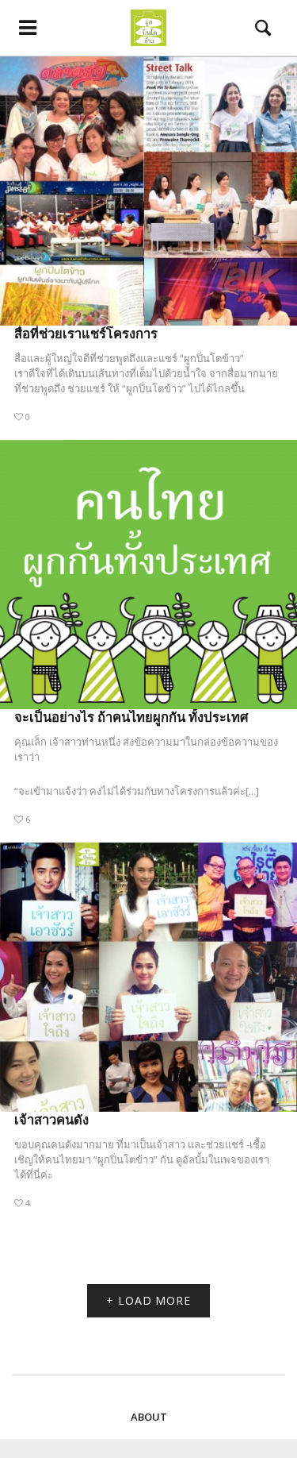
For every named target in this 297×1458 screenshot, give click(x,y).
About (149, 1417)
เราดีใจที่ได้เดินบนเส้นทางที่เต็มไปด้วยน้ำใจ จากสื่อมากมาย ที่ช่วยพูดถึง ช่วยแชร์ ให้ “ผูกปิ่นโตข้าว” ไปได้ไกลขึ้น (146, 380)
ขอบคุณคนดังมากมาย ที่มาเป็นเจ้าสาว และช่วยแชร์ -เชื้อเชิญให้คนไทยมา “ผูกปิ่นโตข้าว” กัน (140, 1152)
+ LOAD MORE (148, 1300)
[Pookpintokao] (148, 28)
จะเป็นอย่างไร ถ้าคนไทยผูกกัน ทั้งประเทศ (131, 717)
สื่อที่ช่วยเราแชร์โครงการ (86, 333)
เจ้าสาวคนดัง (51, 1119)
